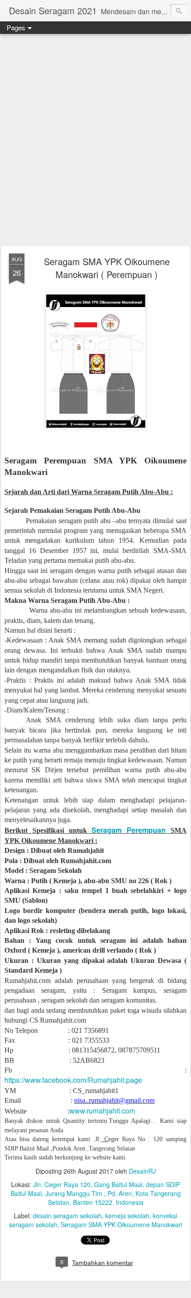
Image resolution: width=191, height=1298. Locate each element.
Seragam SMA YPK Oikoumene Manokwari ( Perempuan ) (107, 268)
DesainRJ (142, 1171)
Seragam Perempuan (129, 830)
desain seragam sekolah (67, 1215)
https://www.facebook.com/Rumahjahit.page (73, 1080)
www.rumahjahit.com (102, 1111)
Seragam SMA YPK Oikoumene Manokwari (121, 1224)
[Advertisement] (95, 140)
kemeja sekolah (127, 1215)
